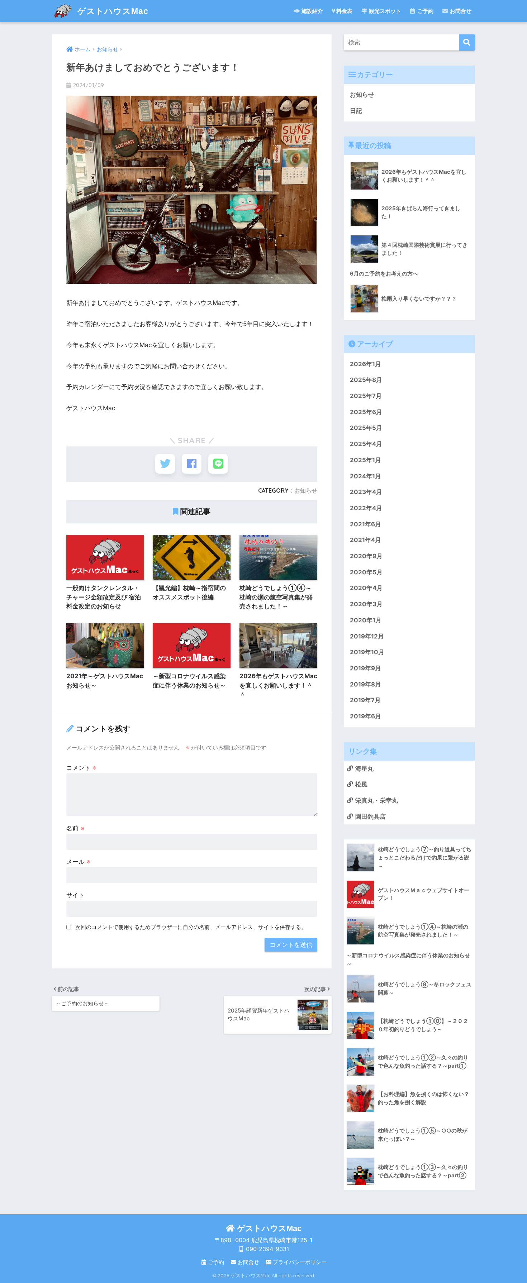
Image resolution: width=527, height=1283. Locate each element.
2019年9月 (365, 668)
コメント (81, 767)
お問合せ (460, 11)
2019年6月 (365, 716)
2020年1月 (365, 620)
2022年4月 (366, 508)
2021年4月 (365, 540)
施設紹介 (312, 11)
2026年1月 (365, 364)
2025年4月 (366, 443)
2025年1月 (365, 460)
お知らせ (305, 490)
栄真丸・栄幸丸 (376, 800)
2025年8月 (366, 379)
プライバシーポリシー (300, 1262)
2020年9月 (366, 556)
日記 (356, 110)
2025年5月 (366, 427)
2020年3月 (366, 604)
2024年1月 (365, 476)
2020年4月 (366, 588)
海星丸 (364, 768)
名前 (75, 828)
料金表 (344, 11)
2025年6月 (366, 412)
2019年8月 (365, 684)
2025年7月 (366, 395)
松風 (361, 784)
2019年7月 (365, 700)
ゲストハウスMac (111, 11)
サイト (75, 895)
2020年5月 (366, 572)
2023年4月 (366, 492)
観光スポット (385, 11)
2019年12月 (367, 636)
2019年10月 (367, 652)
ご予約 (425, 11)
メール (78, 861)
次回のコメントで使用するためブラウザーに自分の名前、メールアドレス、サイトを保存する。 (191, 927)
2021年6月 (365, 524)
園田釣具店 (370, 816)
